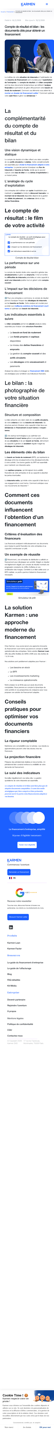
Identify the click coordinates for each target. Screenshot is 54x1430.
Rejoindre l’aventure (17, 1006)
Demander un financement (19, 872)
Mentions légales (15, 1018)
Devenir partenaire (16, 1000)
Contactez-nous (15, 1036)
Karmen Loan (13, 943)
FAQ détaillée (13, 980)
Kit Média (12, 986)
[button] (47, 4)
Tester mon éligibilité (27, 845)
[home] (28, 4)
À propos (11, 1011)
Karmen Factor (14, 949)
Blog (9, 974)
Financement (10, 12)
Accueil (3, 12)
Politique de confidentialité (20, 1024)
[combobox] (12, 878)
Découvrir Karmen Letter (18, 917)
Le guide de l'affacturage (19, 968)
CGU (9, 1030)
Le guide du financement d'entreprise (25, 963)
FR (14, 878)
